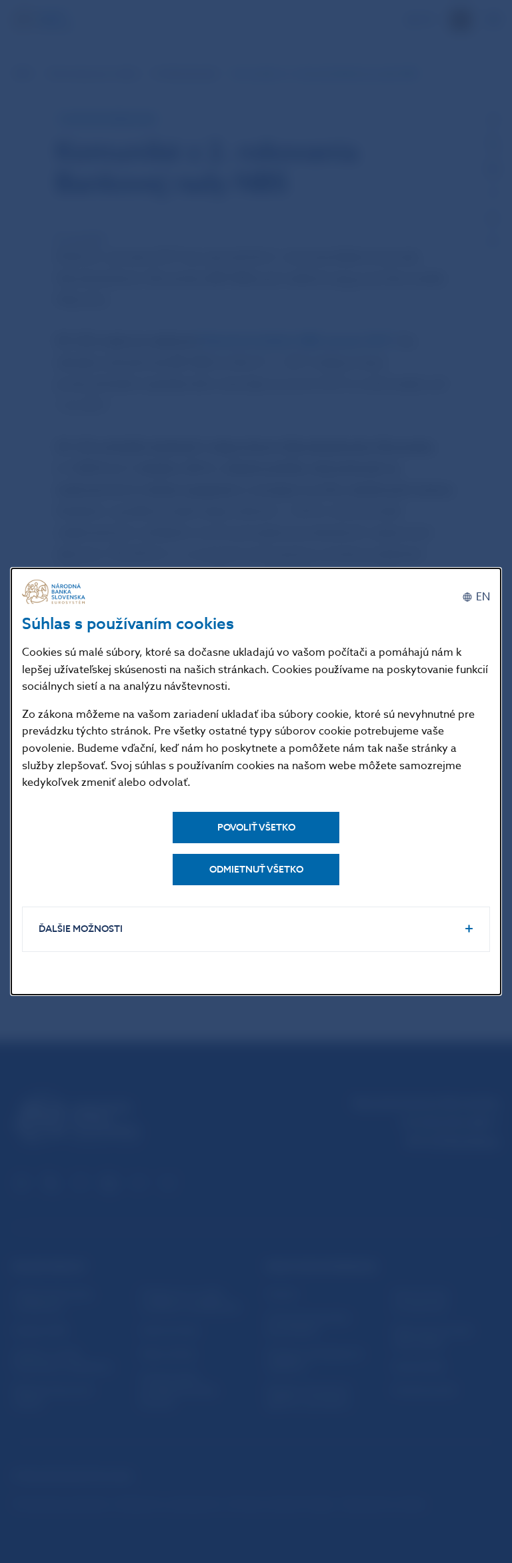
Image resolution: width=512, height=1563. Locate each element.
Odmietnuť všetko (256, 870)
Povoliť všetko (256, 828)
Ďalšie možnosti (81, 929)
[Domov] (55, 592)
